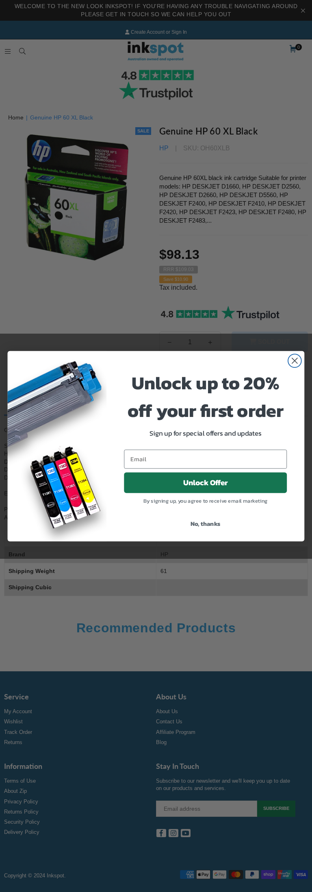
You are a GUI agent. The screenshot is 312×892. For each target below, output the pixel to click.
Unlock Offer (205, 482)
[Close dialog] (294, 360)
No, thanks (206, 523)
